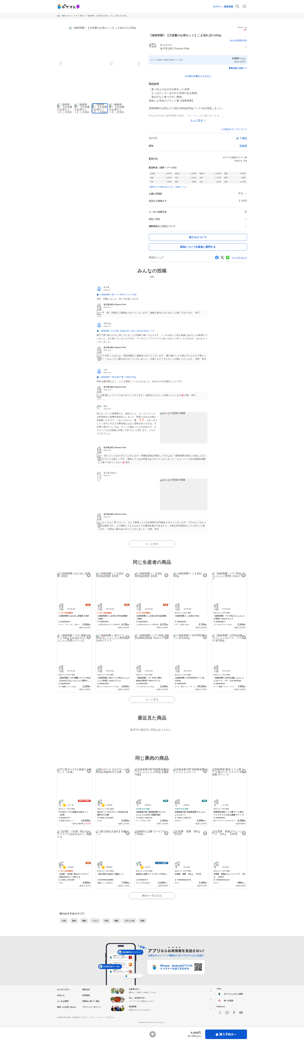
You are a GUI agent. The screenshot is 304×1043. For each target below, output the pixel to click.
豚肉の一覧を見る (152, 895)
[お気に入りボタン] (89, 575)
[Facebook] (234, 1012)
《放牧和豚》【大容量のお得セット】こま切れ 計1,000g (106, 16)
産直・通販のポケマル (65, 16)
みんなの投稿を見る (238, 40)
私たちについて (198, 237)
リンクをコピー (239, 257)
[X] (220, 1012)
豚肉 (81, 16)
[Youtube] (241, 1012)
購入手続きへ (228, 1034)
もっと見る (152, 543)
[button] (198, 47)
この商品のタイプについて (233, 129)
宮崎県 (243, 145)
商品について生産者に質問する (198, 246)
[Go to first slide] (138, 63)
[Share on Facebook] (217, 257)
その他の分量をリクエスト (198, 76)
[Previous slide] (61, 63)
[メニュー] (244, 6)
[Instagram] (227, 1012)
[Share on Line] (228, 257)
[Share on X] (222, 257)
